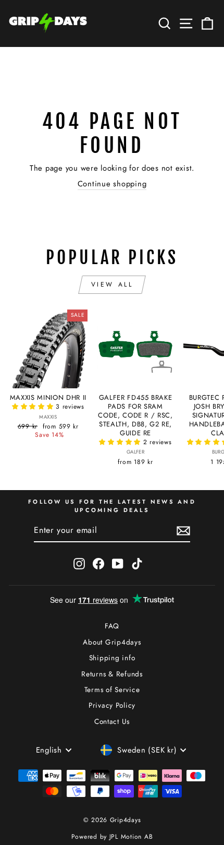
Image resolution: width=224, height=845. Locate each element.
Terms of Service (112, 689)
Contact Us (112, 721)
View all (112, 284)
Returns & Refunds (112, 674)
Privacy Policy (112, 705)
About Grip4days (112, 642)
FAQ (112, 626)
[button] (34, 406)
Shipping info (112, 657)
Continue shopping (112, 183)
